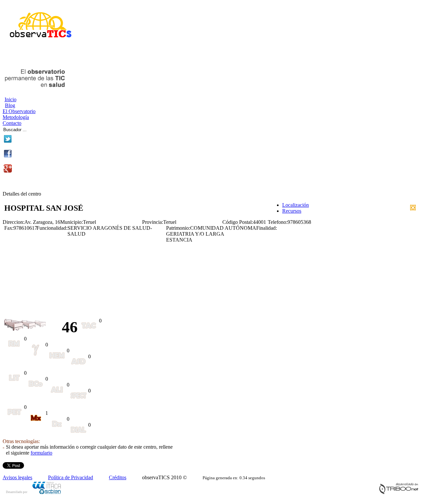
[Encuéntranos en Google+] (8, 171)
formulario (41, 453)
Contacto (12, 123)
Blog (10, 105)
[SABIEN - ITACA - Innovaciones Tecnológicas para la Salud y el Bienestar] (47, 493)
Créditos (117, 477)
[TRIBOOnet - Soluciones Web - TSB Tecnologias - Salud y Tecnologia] (398, 492)
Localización (295, 205)
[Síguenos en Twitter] (8, 141)
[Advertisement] (80, 55)
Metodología (16, 117)
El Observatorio (19, 111)
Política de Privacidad (70, 477)
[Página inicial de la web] (38, 40)
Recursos (291, 211)
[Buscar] (49, 128)
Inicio (10, 99)
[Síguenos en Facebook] (8, 156)
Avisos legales (17, 477)
